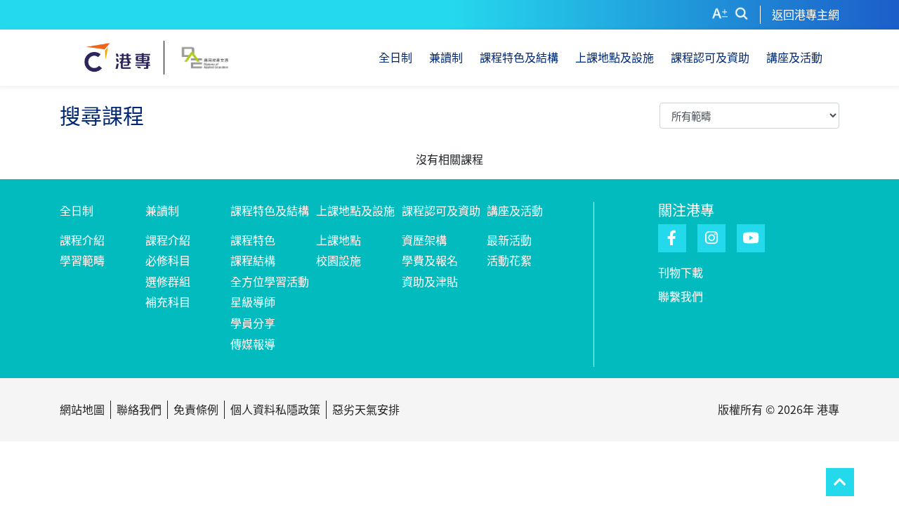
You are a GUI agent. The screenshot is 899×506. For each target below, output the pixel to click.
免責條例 (195, 409)
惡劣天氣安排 (366, 409)
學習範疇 (82, 260)
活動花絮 (509, 260)
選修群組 (167, 281)
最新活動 (509, 239)
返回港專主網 (805, 14)
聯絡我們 (139, 409)
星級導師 (252, 301)
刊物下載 (680, 272)
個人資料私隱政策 (275, 409)
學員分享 (252, 322)
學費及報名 (430, 260)
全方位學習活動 (269, 281)
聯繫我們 (680, 295)
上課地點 (338, 239)
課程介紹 (82, 239)
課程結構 (252, 260)
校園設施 (338, 260)
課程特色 (252, 239)
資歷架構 (424, 239)
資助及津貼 (430, 281)
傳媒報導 (252, 343)
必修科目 (167, 260)
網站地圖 (82, 409)
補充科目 (167, 301)
